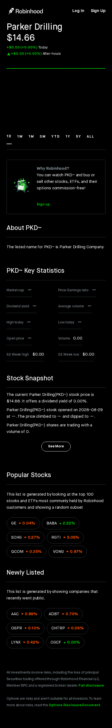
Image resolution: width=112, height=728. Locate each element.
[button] (9, 139)
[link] (78, 11)
